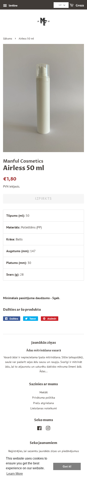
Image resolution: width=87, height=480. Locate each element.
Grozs (79, 5)
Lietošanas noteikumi (43, 408)
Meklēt (43, 392)
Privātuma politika (43, 397)
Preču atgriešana (43, 403)
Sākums (7, 39)
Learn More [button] (14, 473)
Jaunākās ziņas (43, 342)
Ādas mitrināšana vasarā (43, 350)
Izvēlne (12, 5)
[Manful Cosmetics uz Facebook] (39, 429)
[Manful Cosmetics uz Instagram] (48, 429)
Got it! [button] (67, 466)
